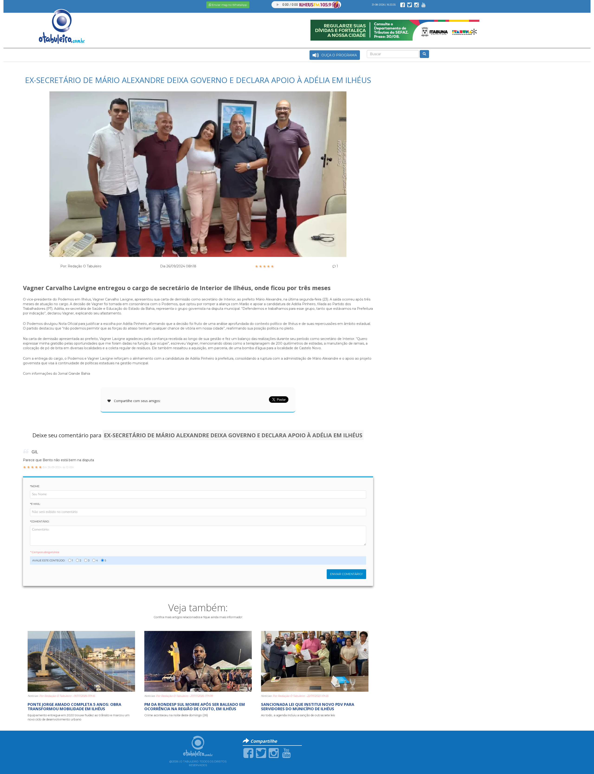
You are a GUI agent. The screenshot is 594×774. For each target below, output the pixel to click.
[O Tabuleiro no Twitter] (409, 4)
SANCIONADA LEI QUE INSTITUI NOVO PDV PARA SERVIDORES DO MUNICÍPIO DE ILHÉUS (307, 706)
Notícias (33, 695)
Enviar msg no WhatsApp (229, 4)
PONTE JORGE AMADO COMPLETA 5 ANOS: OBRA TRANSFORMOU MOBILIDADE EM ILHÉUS (74, 706)
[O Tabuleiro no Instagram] (416, 4)
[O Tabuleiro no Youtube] (423, 4)
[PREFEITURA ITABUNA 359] (394, 30)
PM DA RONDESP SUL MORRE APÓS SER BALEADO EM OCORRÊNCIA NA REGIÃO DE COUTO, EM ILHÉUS (194, 706)
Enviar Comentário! (346, 574)
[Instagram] (274, 753)
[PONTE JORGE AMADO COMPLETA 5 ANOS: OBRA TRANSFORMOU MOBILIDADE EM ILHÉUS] (81, 661)
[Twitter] (261, 753)
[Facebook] (248, 753)
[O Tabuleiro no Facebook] (402, 4)
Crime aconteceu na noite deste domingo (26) (176, 715)
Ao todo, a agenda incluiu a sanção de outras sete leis (298, 715)
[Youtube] (286, 753)
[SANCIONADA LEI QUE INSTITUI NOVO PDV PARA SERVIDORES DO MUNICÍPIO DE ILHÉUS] (314, 661)
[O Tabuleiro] (61, 22)
